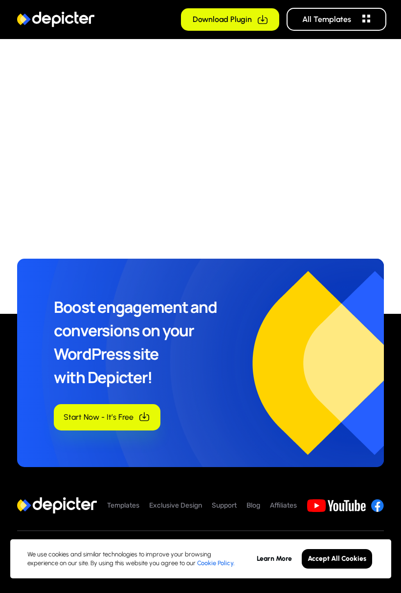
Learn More (274, 558)
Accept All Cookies (337, 558)
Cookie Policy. (216, 563)
